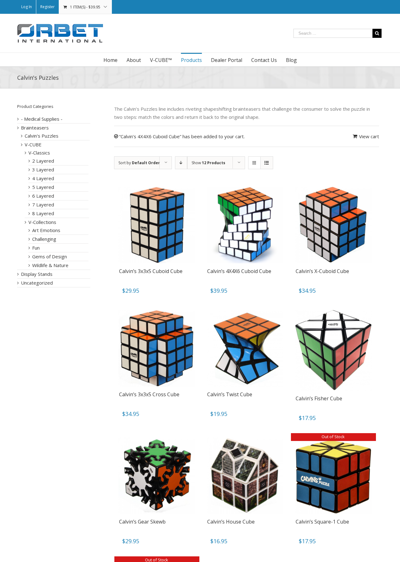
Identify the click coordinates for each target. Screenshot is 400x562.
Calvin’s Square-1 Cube (322, 521)
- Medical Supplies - (41, 119)
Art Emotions (46, 230)
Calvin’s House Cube (231, 521)
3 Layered (43, 169)
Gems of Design (49, 256)
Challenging (44, 239)
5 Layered (43, 187)
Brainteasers (35, 127)
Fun (36, 248)
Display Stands (36, 274)
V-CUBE (33, 144)
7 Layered (43, 204)
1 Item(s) (85, 7)
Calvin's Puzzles (41, 136)
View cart (369, 136)
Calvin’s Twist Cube (229, 394)
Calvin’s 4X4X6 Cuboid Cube (239, 271)
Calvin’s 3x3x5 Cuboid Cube (150, 271)
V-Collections (42, 222)
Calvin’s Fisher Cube (319, 398)
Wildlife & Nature (50, 265)
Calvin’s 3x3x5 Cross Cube (149, 394)
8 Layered (43, 213)
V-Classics (39, 152)
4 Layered (43, 178)
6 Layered (43, 196)
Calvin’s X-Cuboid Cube (322, 271)
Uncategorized (37, 283)
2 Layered (43, 161)
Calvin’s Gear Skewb (142, 521)
